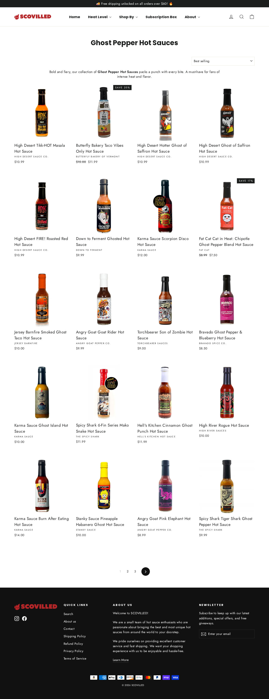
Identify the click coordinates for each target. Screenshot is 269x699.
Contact (69, 628)
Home (74, 16)
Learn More (121, 660)
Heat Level (98, 16)
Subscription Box (161, 16)
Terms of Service (75, 658)
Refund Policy (73, 643)
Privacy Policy (73, 651)
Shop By (127, 16)
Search (68, 614)
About (191, 16)
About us (70, 621)
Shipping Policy (75, 636)
